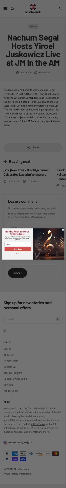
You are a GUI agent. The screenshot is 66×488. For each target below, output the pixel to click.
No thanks (17, 254)
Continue (17, 249)
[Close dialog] (63, 230)
